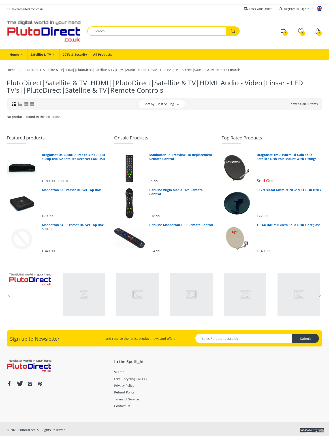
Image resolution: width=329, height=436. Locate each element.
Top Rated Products (242, 138)
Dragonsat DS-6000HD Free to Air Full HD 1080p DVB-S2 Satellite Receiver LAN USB (73, 157)
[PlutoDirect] (44, 31)
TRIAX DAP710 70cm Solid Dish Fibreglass (288, 225)
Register (290, 9)
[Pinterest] (40, 383)
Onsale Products (131, 138)
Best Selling (165, 104)
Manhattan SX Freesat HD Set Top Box (71, 190)
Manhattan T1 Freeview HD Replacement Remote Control (180, 157)
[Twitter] (19, 383)
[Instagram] (29, 383)
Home (11, 70)
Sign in (305, 9)
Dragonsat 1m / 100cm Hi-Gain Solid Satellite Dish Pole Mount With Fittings (286, 157)
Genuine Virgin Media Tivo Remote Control (176, 192)
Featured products (26, 138)
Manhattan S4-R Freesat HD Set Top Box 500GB (73, 227)
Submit (305, 338)
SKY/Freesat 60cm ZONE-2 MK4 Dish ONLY (289, 190)
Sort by (149, 104)
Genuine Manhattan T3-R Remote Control (181, 225)
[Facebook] (9, 383)
